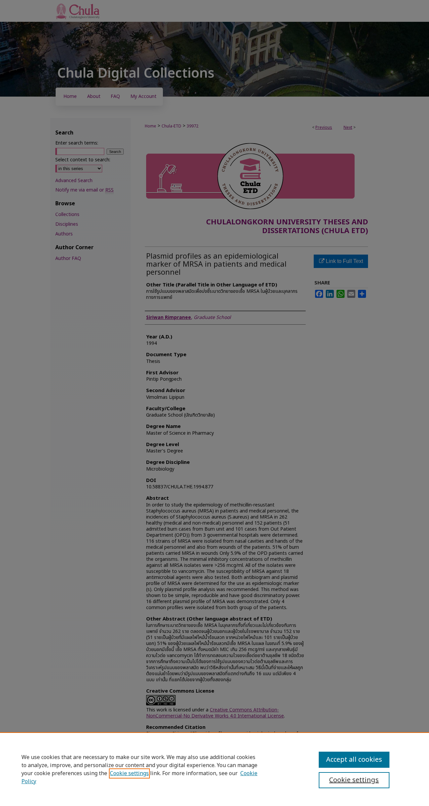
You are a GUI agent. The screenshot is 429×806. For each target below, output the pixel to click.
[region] (214, 769)
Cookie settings (129, 773)
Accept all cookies (354, 760)
